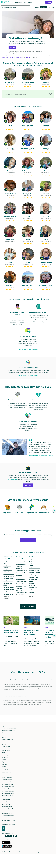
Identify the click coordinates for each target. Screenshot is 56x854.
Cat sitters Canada (34, 570)
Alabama (28, 57)
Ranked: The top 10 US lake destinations (31, 632)
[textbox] (15, 7)
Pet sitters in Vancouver (8, 793)
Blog (3, 762)
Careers (4, 759)
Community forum (6, 755)
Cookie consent (6, 746)
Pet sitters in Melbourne (8, 791)
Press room (4, 764)
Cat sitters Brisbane (21, 570)
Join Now (48, 2)
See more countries (31, 597)
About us (4, 752)
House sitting (5, 802)
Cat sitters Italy (33, 587)
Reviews (4, 744)
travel (26, 627)
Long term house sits (7, 804)
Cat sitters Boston (8, 594)
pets (5, 627)
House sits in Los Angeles (8, 811)
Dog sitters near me (7, 779)
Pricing (3, 732)
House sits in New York (7, 809)
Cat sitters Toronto (21, 581)
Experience (52, 7)
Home (3, 57)
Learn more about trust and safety (28, 349)
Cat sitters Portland (9, 576)
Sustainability (5, 757)
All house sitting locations (8, 820)
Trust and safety (6, 735)
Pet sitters (4, 775)
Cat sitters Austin (8, 581)
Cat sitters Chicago (9, 587)
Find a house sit (28, 2)
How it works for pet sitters (8, 730)
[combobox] (15, 7)
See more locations (6, 597)
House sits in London (7, 806)
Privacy (37, 852)
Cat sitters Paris (20, 584)
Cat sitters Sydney (21, 564)
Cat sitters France (33, 577)
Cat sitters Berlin (20, 579)
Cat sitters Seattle (9, 574)
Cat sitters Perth (20, 573)
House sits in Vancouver (8, 818)
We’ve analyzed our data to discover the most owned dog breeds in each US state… (11, 641)
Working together (6, 769)
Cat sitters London (21, 562)
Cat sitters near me (7, 777)
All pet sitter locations (7, 795)
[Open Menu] (54, 2)
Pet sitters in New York (7, 784)
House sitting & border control (9, 742)
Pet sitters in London (7, 782)
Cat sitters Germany (34, 572)
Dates (37, 7)
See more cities (20, 595)
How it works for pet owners (9, 728)
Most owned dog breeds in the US (11, 631)
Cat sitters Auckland (21, 586)
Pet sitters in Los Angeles (8, 786)
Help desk (4, 737)
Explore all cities (28, 606)
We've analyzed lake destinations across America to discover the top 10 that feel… (31, 642)
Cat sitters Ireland (33, 590)
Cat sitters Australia (34, 568)
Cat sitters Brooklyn (9, 589)
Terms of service (27, 852)
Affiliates (4, 766)
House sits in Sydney (7, 813)
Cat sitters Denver (8, 578)
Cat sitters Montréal (21, 592)
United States (19, 57)
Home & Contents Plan (7, 739)
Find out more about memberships (28, 375)
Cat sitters (10, 57)
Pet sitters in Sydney (7, 789)
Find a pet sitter (19, 2)
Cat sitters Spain (33, 575)
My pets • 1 (43, 7)
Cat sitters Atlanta (9, 592)
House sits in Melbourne (8, 815)
